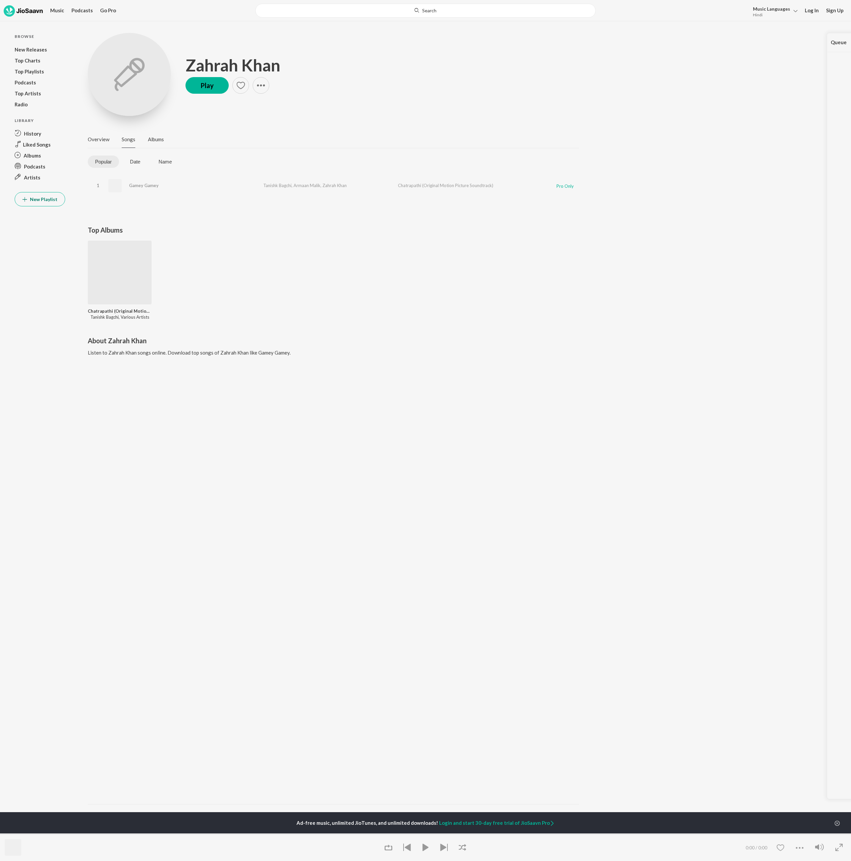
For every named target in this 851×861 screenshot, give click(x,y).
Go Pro (108, 10)
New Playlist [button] (43, 199)
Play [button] (207, 85)
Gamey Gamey (144, 185)
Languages (771, 9)
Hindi (758, 15)
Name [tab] (165, 161)
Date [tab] (135, 161)
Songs (128, 139)
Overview (98, 139)
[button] (773, 11)
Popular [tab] (103, 161)
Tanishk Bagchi (277, 185)
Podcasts (82, 10)
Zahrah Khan (232, 65)
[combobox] (425, 10)
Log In (812, 10)
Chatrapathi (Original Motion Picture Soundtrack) (445, 185)
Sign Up (835, 10)
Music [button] (57, 10)
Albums (156, 139)
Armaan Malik (307, 185)
